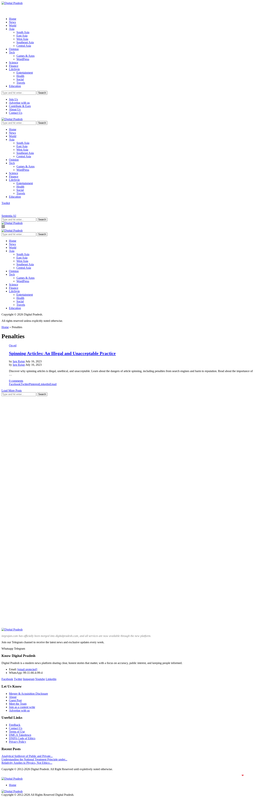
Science (13, 62)
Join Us (13, 99)
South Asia (22, 32)
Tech (12, 52)
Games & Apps (25, 55)
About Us (15, 109)
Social (20, 79)
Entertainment (24, 72)
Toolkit (5, 203)
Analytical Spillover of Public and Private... (27, 756)
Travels (20, 82)
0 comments (16, 380)
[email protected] (27, 669)
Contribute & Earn (20, 106)
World (12, 25)
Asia (11, 28)
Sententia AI (8, 215)
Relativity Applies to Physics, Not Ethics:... (26, 762)
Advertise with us (19, 102)
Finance (13, 65)
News (12, 22)
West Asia (22, 39)
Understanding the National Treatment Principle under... (34, 759)
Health (20, 76)
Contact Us (15, 112)
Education (15, 86)
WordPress (22, 59)
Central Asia (23, 45)
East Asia (21, 35)
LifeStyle (14, 69)
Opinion (14, 49)
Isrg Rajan (19, 361)
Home (12, 18)
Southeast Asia (25, 42)
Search (42, 92)
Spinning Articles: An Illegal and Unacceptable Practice (62, 353)
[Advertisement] (29, 455)
